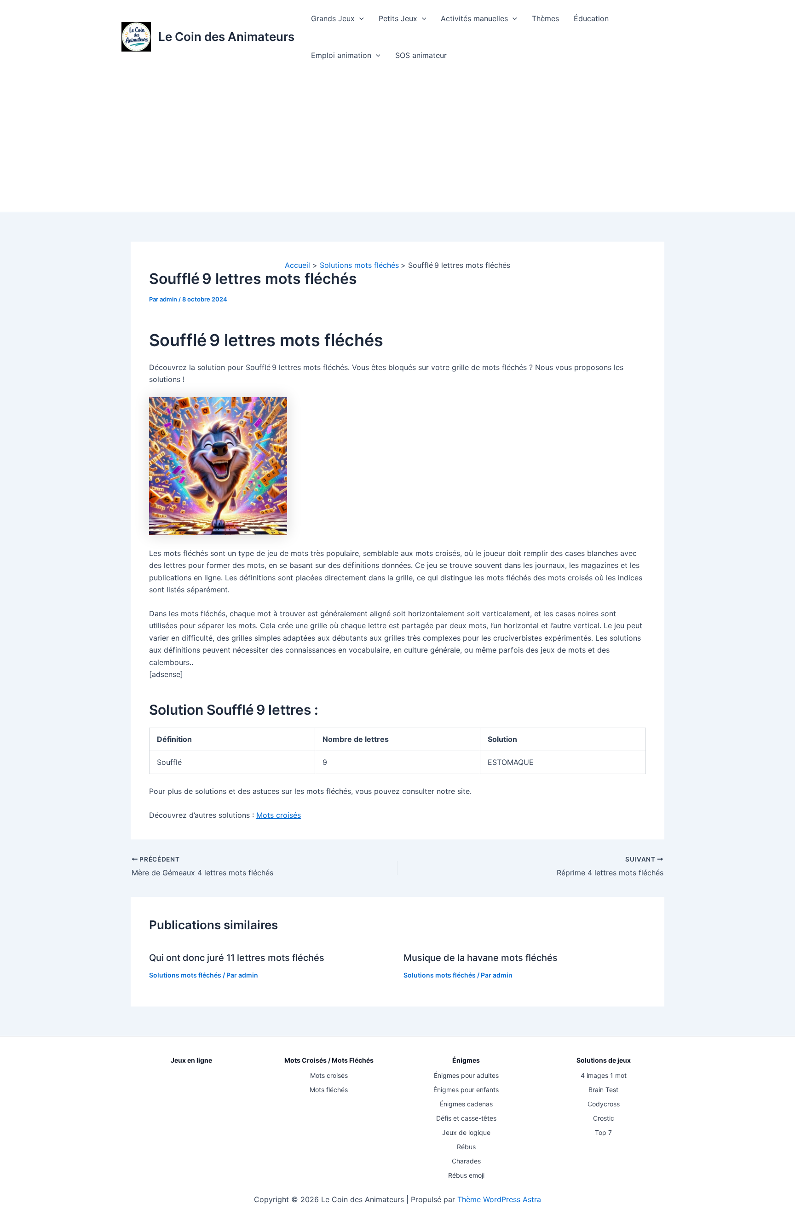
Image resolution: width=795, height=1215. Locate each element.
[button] (359, 18)
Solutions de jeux (603, 1060)
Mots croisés (278, 815)
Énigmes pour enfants (466, 1090)
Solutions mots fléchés (185, 975)
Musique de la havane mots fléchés (480, 957)
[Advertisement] (397, 142)
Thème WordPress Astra (499, 1199)
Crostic (603, 1118)
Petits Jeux (398, 18)
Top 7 (603, 1132)
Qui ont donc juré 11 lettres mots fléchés (236, 957)
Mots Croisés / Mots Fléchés (329, 1060)
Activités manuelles (474, 18)
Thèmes (545, 18)
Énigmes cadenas (466, 1104)
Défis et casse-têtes (466, 1118)
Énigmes (466, 1060)
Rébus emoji (466, 1175)
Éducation (591, 18)
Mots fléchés (329, 1090)
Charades (466, 1161)
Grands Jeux (333, 18)
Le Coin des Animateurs (226, 36)
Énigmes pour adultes (466, 1075)
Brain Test (603, 1090)
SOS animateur (421, 55)
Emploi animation (341, 55)
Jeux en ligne (191, 1060)
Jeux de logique (466, 1132)
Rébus (466, 1147)
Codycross (604, 1104)
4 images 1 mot (604, 1075)
